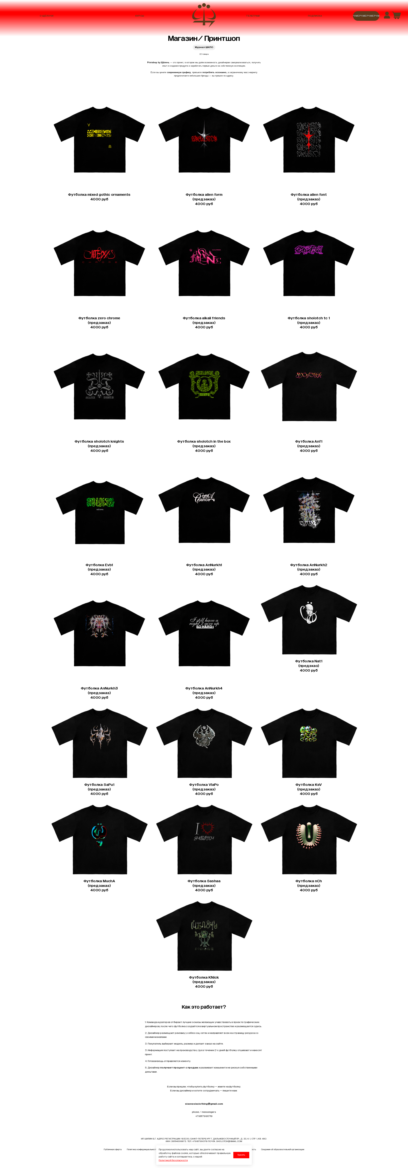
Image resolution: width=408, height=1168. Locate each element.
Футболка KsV (308, 789)
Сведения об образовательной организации (282, 1149)
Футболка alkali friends (204, 322)
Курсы (139, 16)
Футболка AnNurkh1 (204, 569)
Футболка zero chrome (99, 322)
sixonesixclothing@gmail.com (204, 1104)
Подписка (315, 16)
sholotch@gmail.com (229, 1141)
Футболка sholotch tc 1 (309, 322)
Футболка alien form (204, 199)
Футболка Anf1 (308, 446)
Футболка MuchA (99, 885)
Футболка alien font (309, 199)
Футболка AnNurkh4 (204, 693)
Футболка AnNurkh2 (308, 569)
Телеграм (253, 16)
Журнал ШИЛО (204, 47)
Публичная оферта (113, 1149)
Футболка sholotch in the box (204, 446)
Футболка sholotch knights (99, 446)
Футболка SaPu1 (99, 789)
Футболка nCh (308, 885)
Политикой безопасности (173, 1160)
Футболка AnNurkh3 (99, 693)
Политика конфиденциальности (142, 1149)
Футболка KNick (204, 982)
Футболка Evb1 (99, 569)
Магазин (182, 38)
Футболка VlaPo (204, 789)
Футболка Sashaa (204, 885)
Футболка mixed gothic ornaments (99, 197)
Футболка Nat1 (308, 666)
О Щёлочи (46, 16)
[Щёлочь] (204, 16)
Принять (241, 1155)
